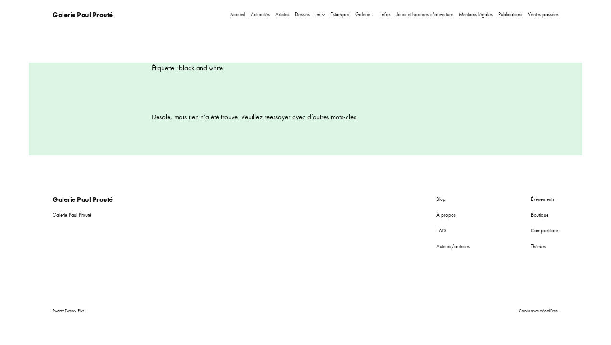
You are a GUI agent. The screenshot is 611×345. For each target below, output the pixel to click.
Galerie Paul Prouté (83, 14)
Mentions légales (476, 14)
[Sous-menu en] (323, 14)
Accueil (237, 14)
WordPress (549, 311)
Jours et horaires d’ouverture (424, 14)
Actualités (260, 14)
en (318, 14)
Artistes (282, 14)
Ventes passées (543, 14)
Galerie (362, 14)
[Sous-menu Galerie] (373, 14)
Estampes (339, 14)
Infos (385, 14)
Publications (510, 14)
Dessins (302, 14)
